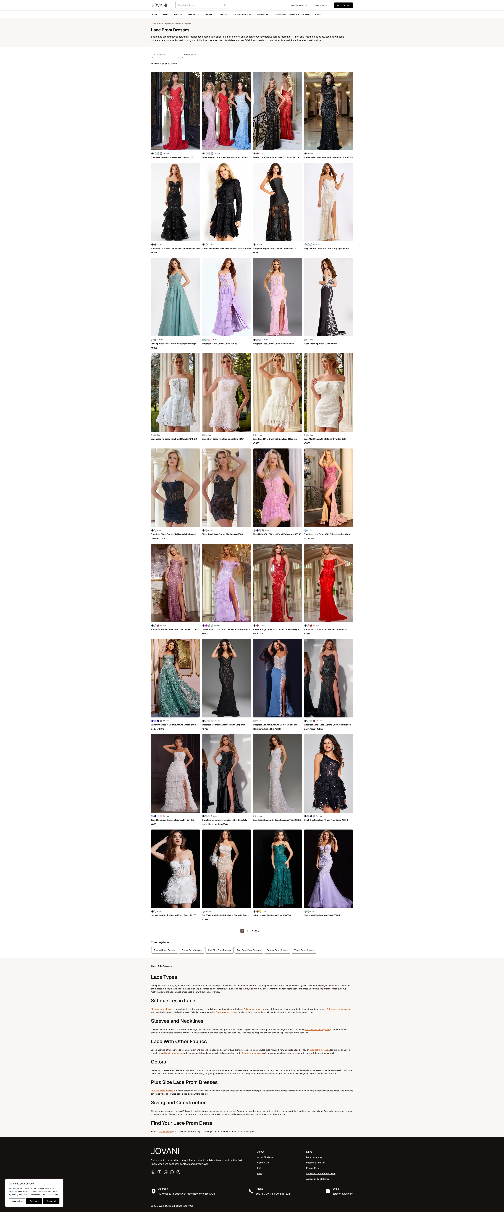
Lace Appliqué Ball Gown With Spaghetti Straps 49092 (173, 345)
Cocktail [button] (178, 14)
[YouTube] (153, 1172)
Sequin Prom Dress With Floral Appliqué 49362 (326, 248)
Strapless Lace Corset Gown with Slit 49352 (274, 343)
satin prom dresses (319, 1050)
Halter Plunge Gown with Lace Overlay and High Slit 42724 (276, 631)
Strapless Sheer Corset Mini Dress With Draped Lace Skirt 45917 (173, 536)
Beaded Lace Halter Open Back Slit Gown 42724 (276, 157)
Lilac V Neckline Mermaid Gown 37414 (322, 915)
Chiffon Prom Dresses (192, 55)
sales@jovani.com (343, 1193)
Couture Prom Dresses (277, 950)
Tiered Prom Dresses (304, 950)
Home (153, 23)
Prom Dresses (164, 23)
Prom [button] (154, 14)
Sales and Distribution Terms (320, 1173)
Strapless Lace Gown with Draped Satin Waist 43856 (326, 631)
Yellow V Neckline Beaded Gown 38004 (272, 915)
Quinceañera (280, 14)
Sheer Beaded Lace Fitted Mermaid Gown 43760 (225, 157)
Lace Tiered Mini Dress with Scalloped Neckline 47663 (275, 441)
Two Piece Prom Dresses (249, 950)
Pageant (305, 14)
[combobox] (202, 5)
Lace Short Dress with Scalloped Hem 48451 (223, 439)
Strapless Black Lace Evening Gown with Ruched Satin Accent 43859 (327, 726)
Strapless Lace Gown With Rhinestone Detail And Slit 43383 (327, 536)
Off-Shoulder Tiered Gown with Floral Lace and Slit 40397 (226, 631)
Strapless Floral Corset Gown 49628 (219, 343)
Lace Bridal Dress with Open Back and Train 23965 (277, 820)
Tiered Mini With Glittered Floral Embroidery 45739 (277, 534)
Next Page (256, 931)
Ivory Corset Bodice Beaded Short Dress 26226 (173, 915)
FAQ (259, 1168)
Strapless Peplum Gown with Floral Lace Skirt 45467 (275, 250)
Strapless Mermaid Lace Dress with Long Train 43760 (223, 726)
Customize (17, 1201)
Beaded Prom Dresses (164, 950)
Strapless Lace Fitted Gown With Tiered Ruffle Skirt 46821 (175, 250)
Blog (259, 1173)
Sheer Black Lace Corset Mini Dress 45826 (222, 534)
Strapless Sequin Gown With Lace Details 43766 (174, 629)
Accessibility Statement (318, 1178)
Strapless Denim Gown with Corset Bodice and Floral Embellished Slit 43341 (275, 726)
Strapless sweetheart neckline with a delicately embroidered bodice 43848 (224, 822)
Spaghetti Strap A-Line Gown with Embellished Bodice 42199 (173, 726)
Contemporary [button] (193, 14)
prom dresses (165, 1131)
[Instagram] (178, 1172)
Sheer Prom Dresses (161, 55)
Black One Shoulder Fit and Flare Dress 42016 (326, 820)
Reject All (34, 1201)
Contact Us (263, 1162)
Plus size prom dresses (162, 1090)
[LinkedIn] (172, 1172)
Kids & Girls (294, 14)
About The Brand (265, 1157)
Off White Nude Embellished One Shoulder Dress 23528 (225, 917)
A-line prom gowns (253, 1009)
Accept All (51, 1201)
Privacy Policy (313, 1168)
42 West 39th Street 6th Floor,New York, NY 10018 (187, 1193)
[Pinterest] (166, 1172)
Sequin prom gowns (173, 1053)
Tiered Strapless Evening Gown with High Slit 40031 (172, 822)
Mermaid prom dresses (162, 1009)
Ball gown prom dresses (338, 1009)
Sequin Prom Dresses (192, 950)
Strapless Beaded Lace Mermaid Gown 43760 (172, 157)
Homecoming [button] (223, 14)
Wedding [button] (208, 14)
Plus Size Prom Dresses (219, 950)
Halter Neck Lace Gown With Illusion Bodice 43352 (328, 157)
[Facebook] (159, 1172)
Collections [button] (317, 14)
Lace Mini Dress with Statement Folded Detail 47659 (325, 441)
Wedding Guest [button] (263, 14)
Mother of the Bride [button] (242, 14)
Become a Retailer (315, 1162)
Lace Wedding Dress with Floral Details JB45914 (174, 439)
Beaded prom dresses (252, 1053)
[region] (34, 1193)
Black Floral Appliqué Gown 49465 (320, 343)
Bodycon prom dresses (227, 1012)
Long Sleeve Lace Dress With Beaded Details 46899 (226, 248)
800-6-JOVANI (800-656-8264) (274, 1193)
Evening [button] (165, 14)
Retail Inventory (314, 1157)
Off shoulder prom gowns (317, 1029)
